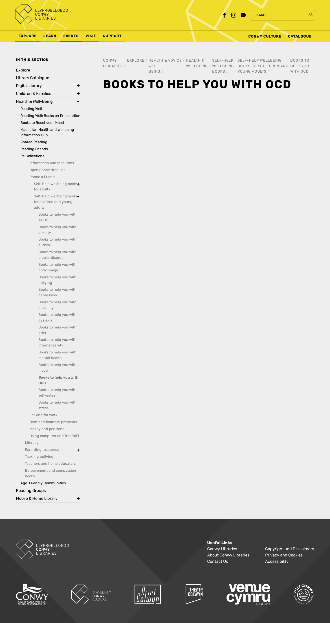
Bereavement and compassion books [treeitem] (50, 473)
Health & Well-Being (158, 66)
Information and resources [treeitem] (51, 163)
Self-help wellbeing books (223, 66)
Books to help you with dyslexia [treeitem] (57, 317)
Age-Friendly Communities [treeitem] (43, 483)
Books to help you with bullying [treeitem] (57, 280)
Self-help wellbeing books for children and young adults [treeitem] (56, 202)
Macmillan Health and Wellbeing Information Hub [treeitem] (47, 132)
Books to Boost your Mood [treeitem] (42, 123)
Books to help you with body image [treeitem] (57, 267)
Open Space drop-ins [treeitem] (47, 170)
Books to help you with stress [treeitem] (57, 405)
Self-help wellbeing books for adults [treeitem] (56, 187)
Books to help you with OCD (299, 66)
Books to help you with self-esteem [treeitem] (57, 392)
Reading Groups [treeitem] (31, 490)
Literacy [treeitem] (32, 442)
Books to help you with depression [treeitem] (57, 292)
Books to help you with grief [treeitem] (57, 330)
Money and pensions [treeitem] (46, 429)
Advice (175, 60)
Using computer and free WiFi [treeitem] (54, 436)
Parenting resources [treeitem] (42, 449)
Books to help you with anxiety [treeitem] (57, 230)
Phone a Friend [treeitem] (42, 177)
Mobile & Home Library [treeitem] (36, 498)
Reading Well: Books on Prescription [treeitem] (50, 116)
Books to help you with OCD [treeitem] (58, 380)
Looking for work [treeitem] (43, 415)
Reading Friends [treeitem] (34, 149)
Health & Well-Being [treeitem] (34, 101)
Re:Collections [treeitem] (32, 156)
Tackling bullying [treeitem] (39, 456)
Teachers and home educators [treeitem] (50, 463)
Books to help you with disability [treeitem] (57, 305)
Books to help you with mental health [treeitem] (57, 355)
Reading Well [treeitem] (31, 109)
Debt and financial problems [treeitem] (53, 422)
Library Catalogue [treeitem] (32, 78)
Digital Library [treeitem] (29, 85)
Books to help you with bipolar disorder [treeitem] (57, 255)
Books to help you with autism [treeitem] (57, 242)
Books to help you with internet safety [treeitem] (57, 342)
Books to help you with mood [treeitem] (57, 368)
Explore (135, 60)
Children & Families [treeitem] (33, 93)
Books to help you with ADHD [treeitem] (57, 217)
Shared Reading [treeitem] (33, 142)
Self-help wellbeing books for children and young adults (263, 66)
